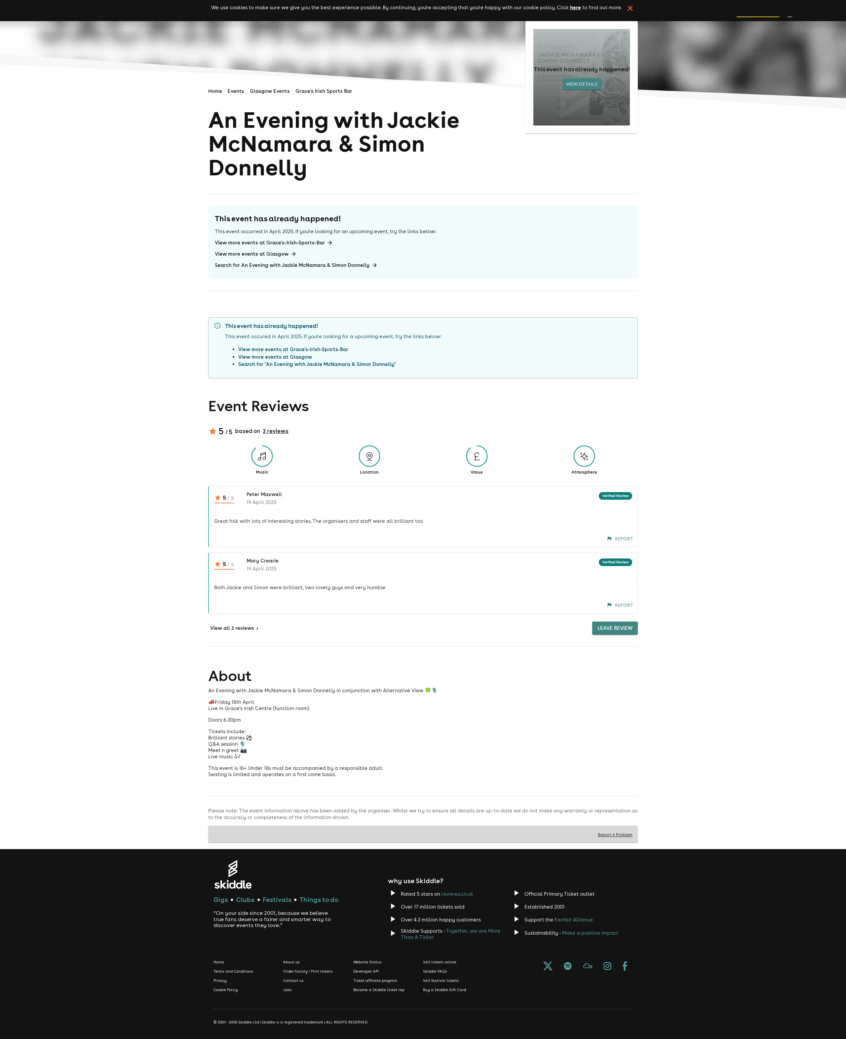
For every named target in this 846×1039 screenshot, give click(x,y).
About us (291, 962)
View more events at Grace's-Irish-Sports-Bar (270, 242)
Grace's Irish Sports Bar (323, 91)
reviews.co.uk (457, 894)
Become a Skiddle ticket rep (378, 989)
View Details (581, 84)
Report (624, 539)
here (575, 7)
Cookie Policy (225, 989)
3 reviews (275, 431)
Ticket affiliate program (375, 980)
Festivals (277, 899)
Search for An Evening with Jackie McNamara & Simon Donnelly (292, 265)
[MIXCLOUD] (587, 966)
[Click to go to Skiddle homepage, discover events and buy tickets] (232, 874)
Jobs (287, 989)
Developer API (366, 971)
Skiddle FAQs (435, 971)
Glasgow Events (270, 91)
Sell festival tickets (441, 980)
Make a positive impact (590, 933)
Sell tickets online (439, 962)
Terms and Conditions (233, 971)
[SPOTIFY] (568, 966)
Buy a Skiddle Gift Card (444, 989)
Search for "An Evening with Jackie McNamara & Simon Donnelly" (317, 364)
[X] (548, 966)
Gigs (220, 899)
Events (236, 91)
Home (215, 91)
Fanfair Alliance (574, 919)
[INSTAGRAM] (607, 966)
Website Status (367, 962)
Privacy (220, 980)
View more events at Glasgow (251, 254)
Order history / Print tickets (308, 971)
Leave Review (615, 628)
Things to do (318, 899)
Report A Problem (615, 834)
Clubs (245, 899)
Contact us (293, 980)
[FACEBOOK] (625, 966)
